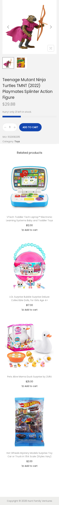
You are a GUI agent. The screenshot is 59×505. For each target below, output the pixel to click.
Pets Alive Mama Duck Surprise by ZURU (29, 376)
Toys (17, 141)
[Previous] (8, 27)
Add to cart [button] (31, 230)
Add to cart (30, 127)
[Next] (51, 27)
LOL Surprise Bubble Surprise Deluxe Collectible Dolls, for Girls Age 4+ (29, 298)
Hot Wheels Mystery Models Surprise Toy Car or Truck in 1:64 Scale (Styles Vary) (29, 454)
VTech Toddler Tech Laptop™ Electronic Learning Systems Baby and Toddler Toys (29, 218)
